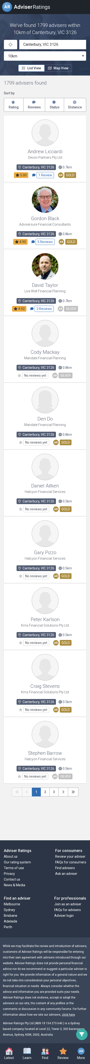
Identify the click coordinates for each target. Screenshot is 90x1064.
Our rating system (17, 862)
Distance (75, 107)
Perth (8, 927)
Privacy (9, 874)
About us (11, 856)
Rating (14, 107)
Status (55, 107)
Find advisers (65, 868)
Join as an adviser (67, 904)
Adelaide (10, 921)
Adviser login (64, 915)
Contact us (12, 879)
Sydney (9, 910)
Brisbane (10, 915)
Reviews (34, 107)
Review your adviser (70, 856)
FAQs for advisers (67, 910)
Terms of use (14, 868)
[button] (27, 1054)
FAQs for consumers (70, 862)
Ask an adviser (66, 874)
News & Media (14, 885)
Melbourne (12, 904)
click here (68, 1014)
